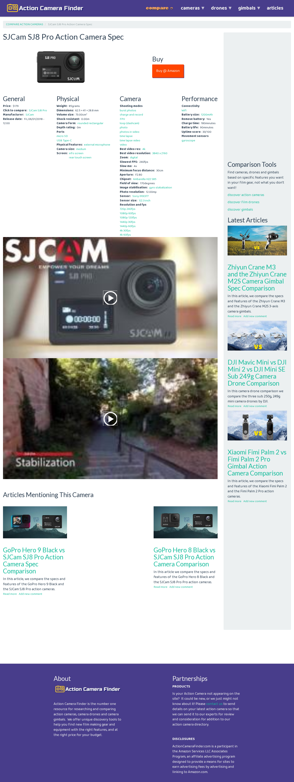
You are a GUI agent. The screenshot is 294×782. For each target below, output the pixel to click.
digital (134, 157)
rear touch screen (80, 157)
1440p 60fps (128, 226)
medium (81, 149)
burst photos (128, 110)
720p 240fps (127, 209)
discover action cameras (246, 195)
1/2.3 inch (144, 200)
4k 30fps (125, 230)
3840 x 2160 (159, 153)
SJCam (30, 114)
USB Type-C (64, 140)
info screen (76, 153)
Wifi (184, 110)
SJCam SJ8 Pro (38, 110)
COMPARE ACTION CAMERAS (24, 24)
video (123, 144)
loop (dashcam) (129, 123)
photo (124, 127)
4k (143, 149)
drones (216, 10)
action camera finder (51, 8)
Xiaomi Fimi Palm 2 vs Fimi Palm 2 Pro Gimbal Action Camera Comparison (257, 462)
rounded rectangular (90, 123)
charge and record (131, 114)
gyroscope (188, 140)
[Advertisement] (110, 626)
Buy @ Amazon (168, 71)
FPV (122, 119)
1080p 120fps (128, 217)
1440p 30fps (127, 222)
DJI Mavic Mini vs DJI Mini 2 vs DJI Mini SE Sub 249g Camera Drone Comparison (257, 372)
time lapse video (130, 140)
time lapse (126, 136)
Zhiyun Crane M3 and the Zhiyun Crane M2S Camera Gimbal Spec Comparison (257, 277)
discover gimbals (240, 209)
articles (275, 8)
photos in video (129, 132)
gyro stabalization (160, 187)
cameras (187, 10)
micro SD (62, 136)
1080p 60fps (128, 213)
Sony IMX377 (140, 196)
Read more (10, 594)
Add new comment (30, 594)
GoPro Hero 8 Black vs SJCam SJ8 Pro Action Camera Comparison (184, 557)
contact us (214, 704)
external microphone (97, 144)
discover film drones (243, 202)
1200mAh (207, 114)
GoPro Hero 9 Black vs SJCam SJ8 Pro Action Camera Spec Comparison (34, 560)
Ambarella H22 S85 (144, 179)
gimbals (244, 10)
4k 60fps (125, 234)
